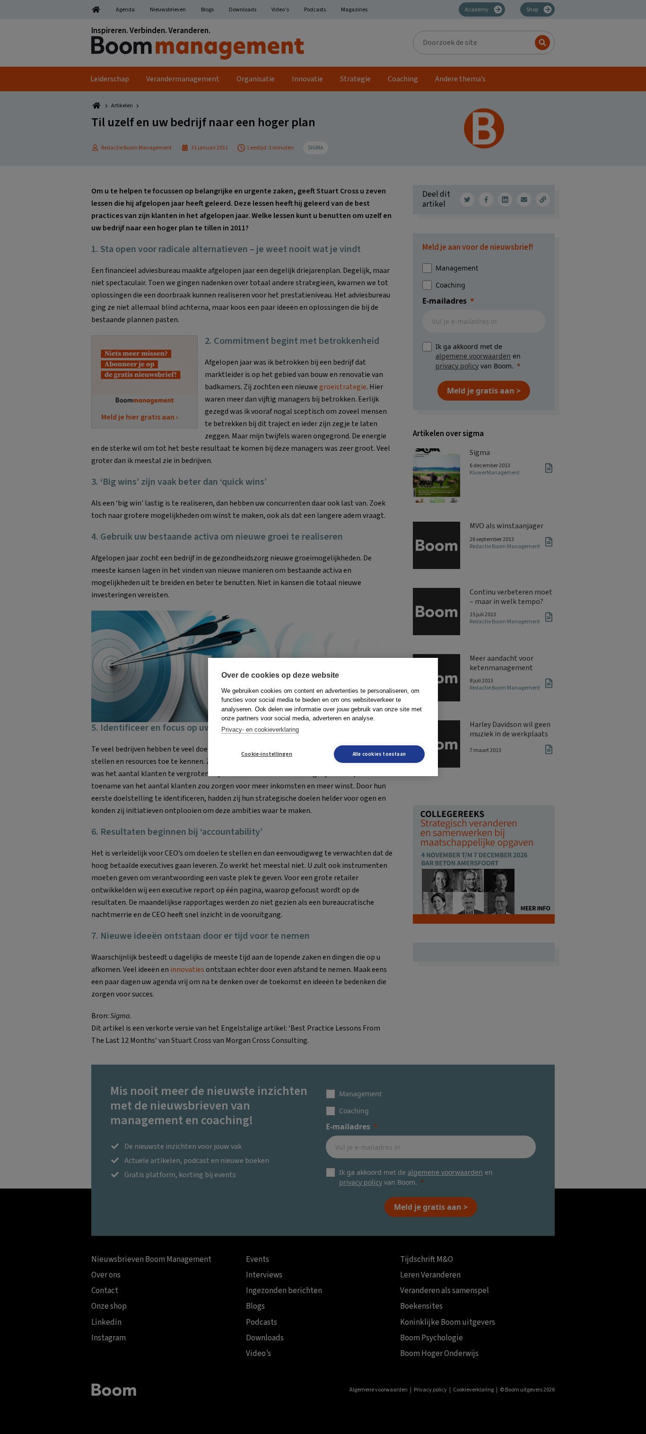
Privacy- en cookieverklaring (260, 729)
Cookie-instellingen (266, 754)
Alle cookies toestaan (379, 754)
